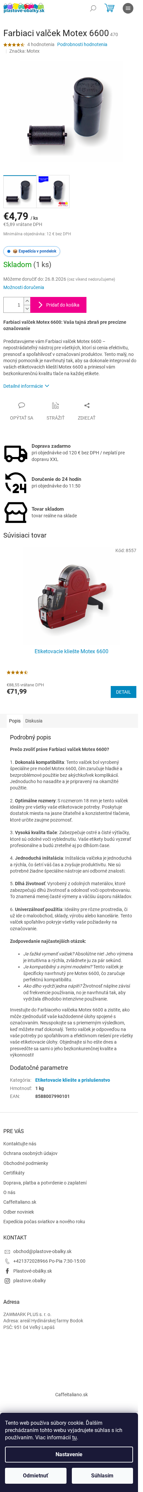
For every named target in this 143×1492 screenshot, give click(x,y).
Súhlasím (102, 1475)
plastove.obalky (29, 1280)
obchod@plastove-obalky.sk (42, 1251)
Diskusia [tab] (34, 720)
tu (74, 1437)
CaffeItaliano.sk (19, 1202)
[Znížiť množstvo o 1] (27, 309)
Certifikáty (14, 1173)
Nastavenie (69, 1454)
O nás (9, 1192)
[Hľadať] (93, 8)
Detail (123, 692)
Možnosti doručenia (23, 287)
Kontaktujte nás (19, 1143)
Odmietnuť (35, 1475)
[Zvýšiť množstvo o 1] (27, 301)
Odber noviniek (18, 1212)
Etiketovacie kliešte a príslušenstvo (72, 1080)
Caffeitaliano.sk (71, 1394)
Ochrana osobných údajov (30, 1153)
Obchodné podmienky (25, 1163)
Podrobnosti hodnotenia (82, 44)
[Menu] (128, 8)
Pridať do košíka (62, 305)
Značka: (24, 51)
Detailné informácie (23, 386)
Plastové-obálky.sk (32, 1271)
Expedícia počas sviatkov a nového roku (44, 1221)
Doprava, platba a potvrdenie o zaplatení (44, 1182)
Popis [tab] (15, 720)
